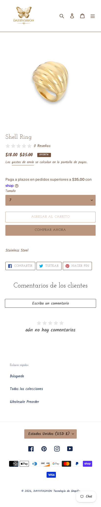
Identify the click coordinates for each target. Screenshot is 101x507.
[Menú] (93, 16)
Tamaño (10, 191)
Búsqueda (17, 376)
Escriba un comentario (50, 303)
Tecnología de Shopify (66, 491)
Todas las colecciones (26, 389)
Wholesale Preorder (24, 402)
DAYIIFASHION (42, 491)
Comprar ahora (50, 230)
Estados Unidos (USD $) (49, 434)
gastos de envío (23, 162)
